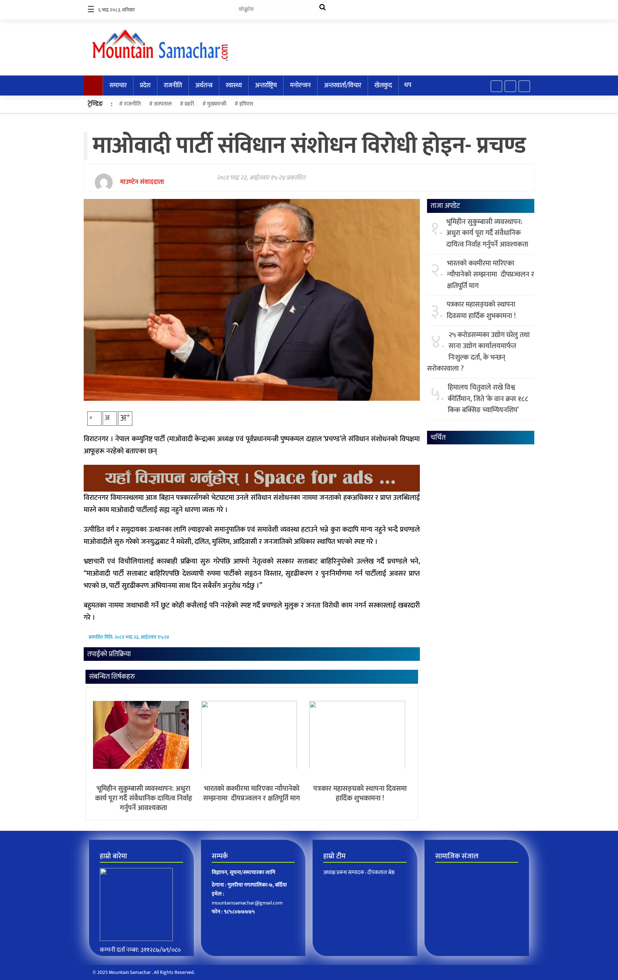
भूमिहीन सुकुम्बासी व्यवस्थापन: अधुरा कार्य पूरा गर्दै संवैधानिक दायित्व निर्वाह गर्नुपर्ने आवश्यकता (143, 798)
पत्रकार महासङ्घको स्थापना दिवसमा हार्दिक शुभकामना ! (360, 793)
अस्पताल (163, 104)
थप (407, 85)
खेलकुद (383, 85)
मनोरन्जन (300, 85)
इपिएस (246, 104)
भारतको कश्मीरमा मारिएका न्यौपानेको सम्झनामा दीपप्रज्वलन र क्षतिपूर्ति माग (251, 793)
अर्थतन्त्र (203, 85)
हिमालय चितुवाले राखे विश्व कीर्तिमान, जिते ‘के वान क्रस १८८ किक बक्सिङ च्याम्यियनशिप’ (488, 399)
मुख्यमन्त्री (216, 104)
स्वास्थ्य (234, 85)
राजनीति (173, 85)
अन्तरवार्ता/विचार (342, 85)
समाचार (118, 85)
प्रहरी (189, 104)
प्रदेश (145, 85)
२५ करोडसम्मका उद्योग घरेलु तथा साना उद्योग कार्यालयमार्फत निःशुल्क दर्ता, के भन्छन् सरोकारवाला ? (478, 352)
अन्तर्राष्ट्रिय (266, 85)
